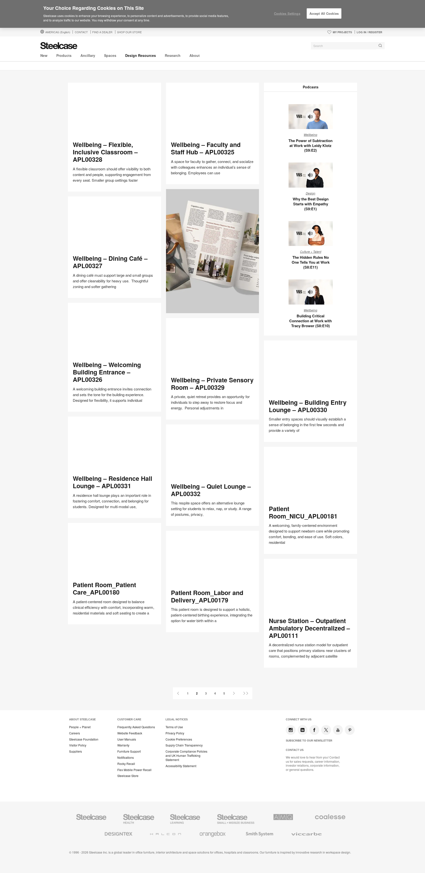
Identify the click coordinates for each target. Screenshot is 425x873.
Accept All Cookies (324, 13)
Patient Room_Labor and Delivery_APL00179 (207, 596)
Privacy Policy (175, 733)
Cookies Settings (287, 13)
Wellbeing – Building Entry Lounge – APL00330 (308, 406)
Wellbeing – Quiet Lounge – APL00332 (211, 490)
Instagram (291, 730)
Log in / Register (369, 32)
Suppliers (75, 751)
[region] (212, 14)
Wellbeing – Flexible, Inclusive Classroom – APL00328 (105, 152)
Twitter (326, 730)
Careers (74, 733)
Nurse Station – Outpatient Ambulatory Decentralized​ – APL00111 (309, 628)
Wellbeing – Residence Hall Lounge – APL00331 (112, 482)
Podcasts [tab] (311, 86)
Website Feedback (129, 733)
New (43, 55)
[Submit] (380, 45)
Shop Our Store (129, 32)
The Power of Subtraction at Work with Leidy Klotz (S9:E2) (310, 145)
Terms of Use (174, 727)
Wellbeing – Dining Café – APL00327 (110, 262)
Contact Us (295, 749)
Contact (81, 32)
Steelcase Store (127, 776)
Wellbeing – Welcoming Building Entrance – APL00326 (107, 372)
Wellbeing (310, 134)
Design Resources (140, 55)
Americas (57, 32)
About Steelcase (82, 719)
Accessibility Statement (181, 766)
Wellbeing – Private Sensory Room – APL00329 (212, 383)
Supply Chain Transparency (184, 745)
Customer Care (129, 719)
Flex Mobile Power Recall (134, 770)
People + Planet (80, 727)
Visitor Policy (77, 745)
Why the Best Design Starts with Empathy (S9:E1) (311, 203)
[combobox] (348, 45)
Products (64, 55)
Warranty (123, 745)
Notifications (125, 758)
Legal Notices (177, 719)
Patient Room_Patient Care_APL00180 (104, 588)
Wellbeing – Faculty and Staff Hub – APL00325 (206, 148)
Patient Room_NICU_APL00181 (303, 512)
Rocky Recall (126, 764)
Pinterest (350, 730)
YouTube (338, 730)
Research (173, 55)
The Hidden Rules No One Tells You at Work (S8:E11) (311, 262)
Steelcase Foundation (83, 739)
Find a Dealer (102, 32)
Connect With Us (298, 719)
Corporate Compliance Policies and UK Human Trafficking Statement (186, 755)
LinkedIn (302, 730)
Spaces (110, 55)
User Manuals (126, 739)
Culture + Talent (310, 251)
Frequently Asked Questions (136, 727)
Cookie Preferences (179, 739)
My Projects (342, 32)
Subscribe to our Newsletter (309, 740)
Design (310, 193)
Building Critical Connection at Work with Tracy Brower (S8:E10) (310, 320)
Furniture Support (129, 751)
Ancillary (87, 55)
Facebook (314, 730)
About (194, 55)
